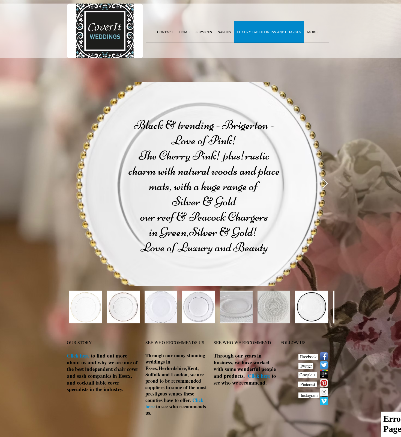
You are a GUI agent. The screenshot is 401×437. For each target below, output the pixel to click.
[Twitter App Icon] (324, 365)
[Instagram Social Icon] (324, 392)
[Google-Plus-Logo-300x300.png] (324, 374)
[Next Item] (325, 184)
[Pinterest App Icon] (324, 383)
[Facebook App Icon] (324, 356)
